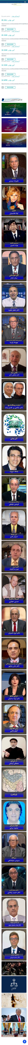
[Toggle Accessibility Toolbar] (25, 1042)
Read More (10, 29)
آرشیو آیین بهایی (15, 16)
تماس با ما (13, 4)
